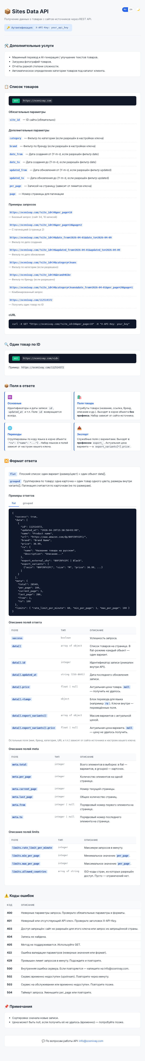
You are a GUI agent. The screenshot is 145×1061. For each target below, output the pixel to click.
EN (131, 9)
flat (14, 503)
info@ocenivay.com (91, 1041)
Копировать (127, 323)
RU (125, 9)
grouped (28, 503)
